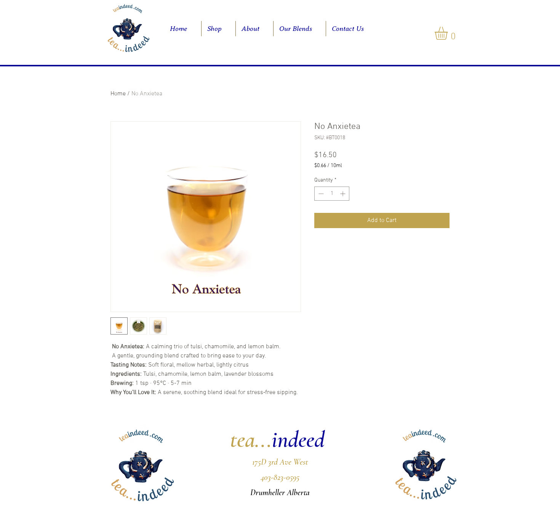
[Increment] (343, 193)
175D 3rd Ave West (280, 462)
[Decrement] (320, 193)
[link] (449, 33)
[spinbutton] (332, 193)
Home (118, 94)
